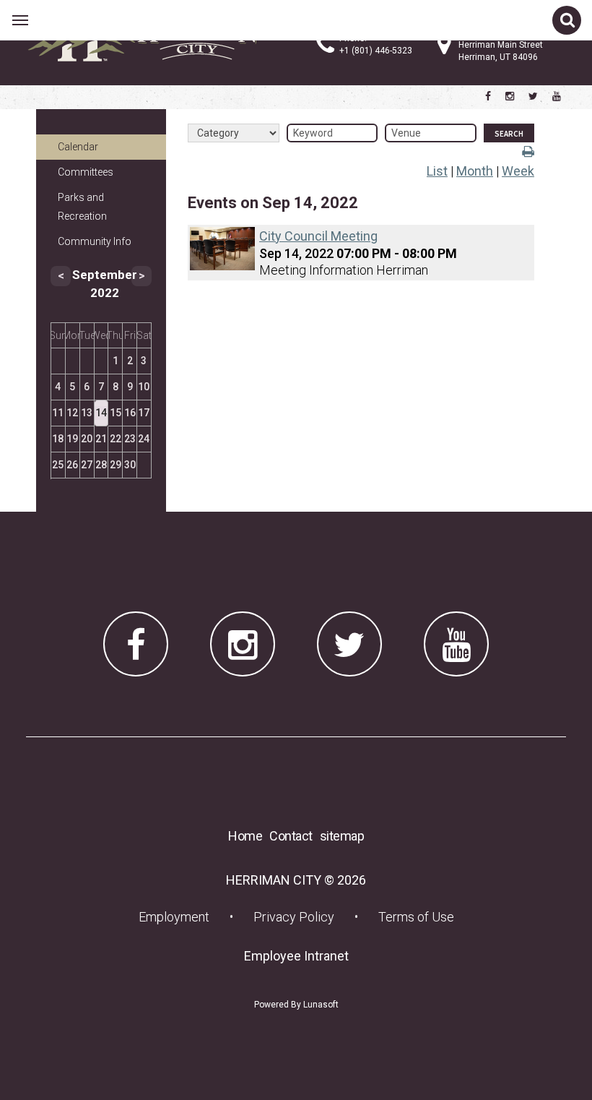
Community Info (94, 241)
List (437, 171)
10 (143, 386)
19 (72, 438)
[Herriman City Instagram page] (510, 96)
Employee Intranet (300, 955)
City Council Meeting (318, 236)
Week (518, 171)
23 (130, 438)
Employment (178, 916)
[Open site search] (566, 20)
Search (509, 134)
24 (143, 438)
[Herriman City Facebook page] (488, 96)
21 (101, 438)
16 (130, 412)
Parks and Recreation (82, 206)
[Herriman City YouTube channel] (557, 96)
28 (101, 464)
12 (72, 412)
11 (58, 412)
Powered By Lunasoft (296, 1005)
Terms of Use (416, 916)
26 (72, 464)
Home (245, 835)
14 (101, 412)
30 (130, 464)
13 (86, 412)
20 (86, 438)
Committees (85, 172)
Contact (291, 835)
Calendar (78, 146)
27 (86, 464)
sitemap (342, 835)
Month (474, 171)
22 (115, 438)
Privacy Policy (293, 916)
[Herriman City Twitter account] (533, 96)
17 (143, 412)
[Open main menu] (20, 20)
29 (115, 464)
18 (58, 438)
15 (115, 412)
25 (58, 464)
